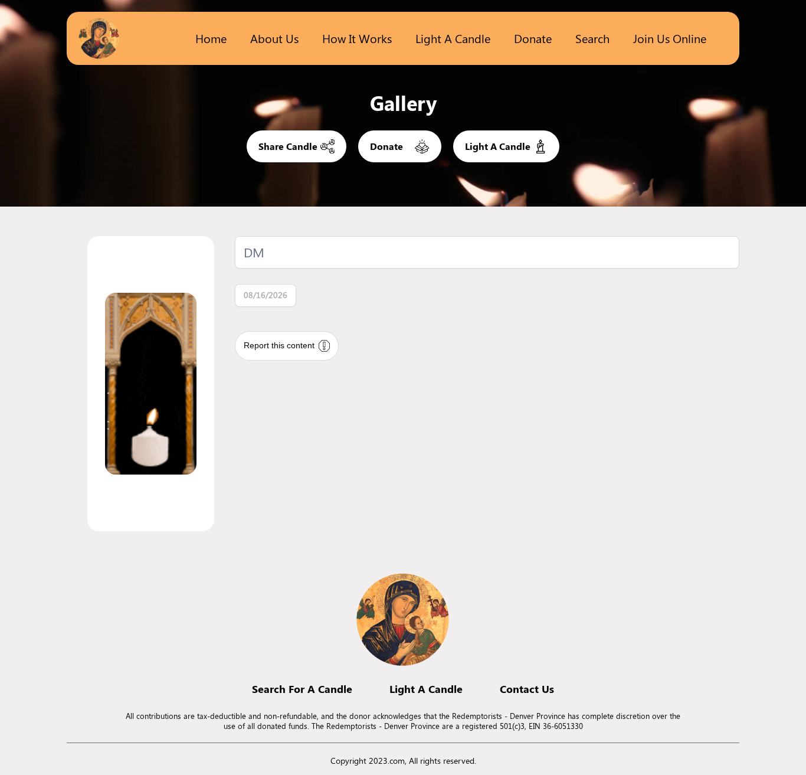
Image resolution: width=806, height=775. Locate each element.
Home (211, 38)
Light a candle (452, 38)
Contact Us (527, 689)
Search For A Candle (302, 689)
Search (592, 38)
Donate (533, 38)
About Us (274, 38)
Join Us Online (669, 38)
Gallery (403, 102)
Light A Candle (426, 689)
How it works (357, 38)
